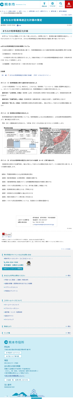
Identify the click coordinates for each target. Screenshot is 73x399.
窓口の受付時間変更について (14, 376)
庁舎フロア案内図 (13, 356)
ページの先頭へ (66, 249)
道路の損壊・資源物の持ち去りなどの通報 (18, 283)
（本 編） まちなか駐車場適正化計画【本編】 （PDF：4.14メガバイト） (25, 75)
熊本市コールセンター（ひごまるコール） (18, 258)
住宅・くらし (22, 11)
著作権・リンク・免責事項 (13, 312)
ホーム (3, 11)
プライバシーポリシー (12, 308)
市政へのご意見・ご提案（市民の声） (17, 280)
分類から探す (12, 11)
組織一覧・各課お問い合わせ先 (18, 380)
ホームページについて (12, 305)
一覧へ (69, 275)
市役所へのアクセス (14, 353)
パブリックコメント (11, 287)
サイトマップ (9, 319)
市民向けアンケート (11, 291)
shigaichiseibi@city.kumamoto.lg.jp (44, 224)
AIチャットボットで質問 (13, 269)
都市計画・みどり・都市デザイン (38, 11)
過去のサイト (9, 316)
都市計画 (53, 11)
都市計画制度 (63, 11)
